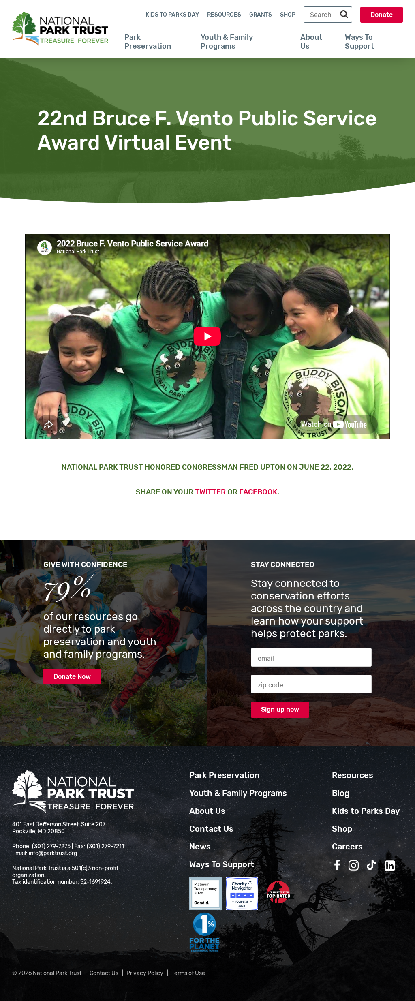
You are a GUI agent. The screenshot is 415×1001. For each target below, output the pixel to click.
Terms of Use (188, 973)
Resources (224, 14)
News (200, 846)
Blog (340, 793)
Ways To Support (359, 42)
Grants (260, 14)
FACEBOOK (258, 492)
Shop (287, 14)
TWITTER (210, 492)
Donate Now (72, 676)
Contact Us (211, 829)
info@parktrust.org (53, 853)
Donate (381, 15)
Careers (347, 846)
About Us (311, 42)
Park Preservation (147, 42)
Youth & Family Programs (227, 42)
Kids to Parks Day (172, 14)
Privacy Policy (144, 973)
